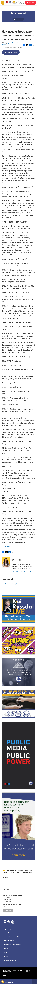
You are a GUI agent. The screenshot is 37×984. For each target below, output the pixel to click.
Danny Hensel (7, 579)
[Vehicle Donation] (18, 704)
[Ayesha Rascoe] (6, 562)
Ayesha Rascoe (12, 43)
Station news (7, 907)
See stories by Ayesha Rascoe (22, 571)
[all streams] (34, 981)
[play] (3, 982)
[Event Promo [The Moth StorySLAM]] (18, 672)
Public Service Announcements (12, 944)
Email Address (7, 878)
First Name (6, 884)
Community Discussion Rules (12, 937)
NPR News (7, 546)
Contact (6, 956)
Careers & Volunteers (10, 960)
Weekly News (8, 899)
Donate (31, 3)
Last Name (6, 889)
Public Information (9, 940)
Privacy (6, 948)
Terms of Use (7, 933)
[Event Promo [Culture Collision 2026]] (18, 640)
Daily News (7, 897)
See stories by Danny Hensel (11, 584)
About (5, 952)
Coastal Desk (7, 901)
